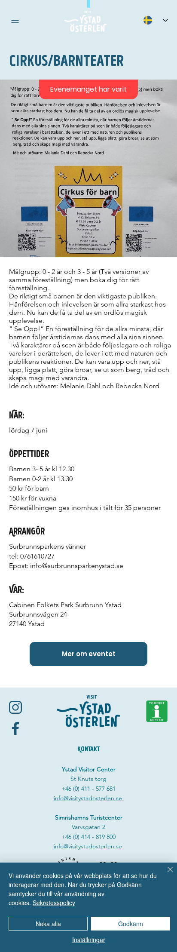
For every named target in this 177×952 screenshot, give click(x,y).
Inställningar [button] (88, 939)
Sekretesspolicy (54, 902)
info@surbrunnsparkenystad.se (76, 566)
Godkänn (130, 923)
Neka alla (48, 923)
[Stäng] (165, 874)
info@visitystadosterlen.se (89, 798)
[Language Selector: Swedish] (155, 20)
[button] (15, 21)
